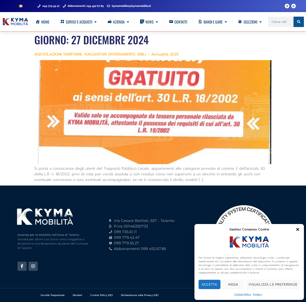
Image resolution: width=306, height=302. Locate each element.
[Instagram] (293, 6)
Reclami (77, 295)
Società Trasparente (53, 295)
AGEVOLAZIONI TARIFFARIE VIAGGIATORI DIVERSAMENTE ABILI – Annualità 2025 (106, 54)
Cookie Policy (242, 294)
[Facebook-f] (287, 6)
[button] (298, 229)
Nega (233, 284)
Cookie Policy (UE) (101, 295)
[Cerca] (299, 22)
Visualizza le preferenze (273, 284)
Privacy (257, 294)
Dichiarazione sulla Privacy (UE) (139, 295)
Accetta (209, 284)
